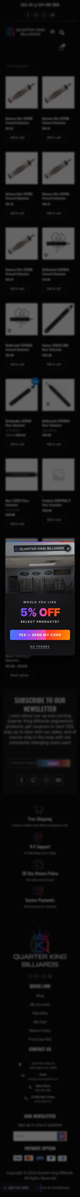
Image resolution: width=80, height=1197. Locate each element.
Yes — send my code (40, 635)
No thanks (40, 646)
